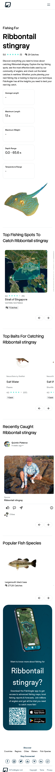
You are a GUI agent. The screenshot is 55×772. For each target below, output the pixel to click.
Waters (34, 751)
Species (7, 497)
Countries (8, 751)
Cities (26, 751)
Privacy (49, 770)
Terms (42, 770)
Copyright (33, 770)
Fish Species (45, 751)
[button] (39, 317)
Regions (18, 751)
